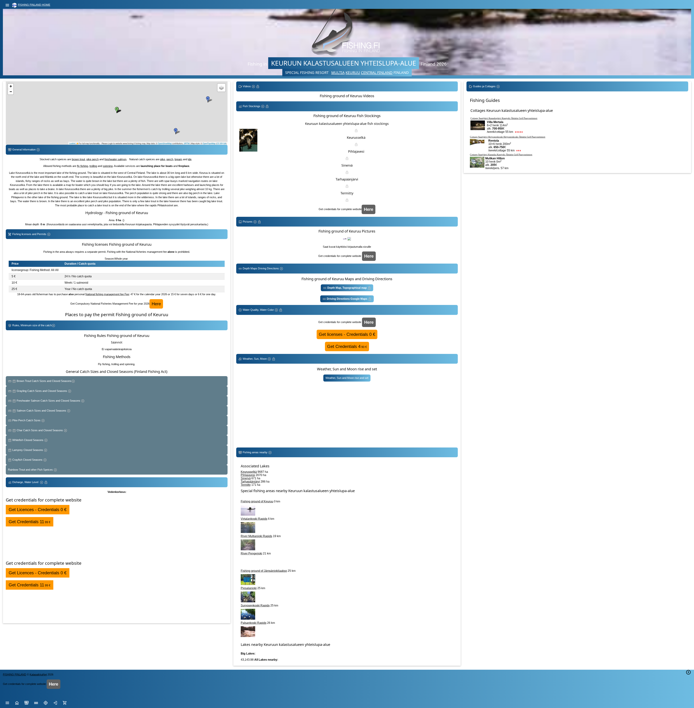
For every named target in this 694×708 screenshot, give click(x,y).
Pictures (247, 221)
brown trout (78, 159)
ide (189, 159)
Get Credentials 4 (347, 346)
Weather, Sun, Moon (254, 358)
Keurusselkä (249, 471)
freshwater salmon (115, 159)
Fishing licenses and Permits (29, 234)
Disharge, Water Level (26, 482)
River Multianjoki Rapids (256, 536)
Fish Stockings (251, 106)
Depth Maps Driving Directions (261, 268)
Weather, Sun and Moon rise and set (346, 377)
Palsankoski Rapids (253, 622)
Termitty (246, 484)
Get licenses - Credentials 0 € (347, 334)
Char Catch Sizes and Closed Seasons (40, 430)
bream (178, 159)
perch (169, 159)
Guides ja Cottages (484, 86)
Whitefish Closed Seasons (28, 440)
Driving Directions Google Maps (347, 298)
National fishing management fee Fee (107, 294)
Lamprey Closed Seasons (28, 449)
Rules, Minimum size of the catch (32, 325)
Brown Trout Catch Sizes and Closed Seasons (43, 380)
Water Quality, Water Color (258, 309)
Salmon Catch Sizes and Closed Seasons (41, 410)
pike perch (92, 159)
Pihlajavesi (248, 475)
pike (162, 159)
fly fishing (82, 165)
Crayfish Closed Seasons (27, 459)
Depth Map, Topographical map (347, 287)
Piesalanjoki (249, 588)
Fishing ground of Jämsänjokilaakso (264, 570)
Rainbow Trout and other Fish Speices (30, 469)
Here (156, 303)
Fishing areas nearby (255, 452)
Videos (247, 86)
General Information (24, 149)
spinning (108, 165)
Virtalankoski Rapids (254, 518)
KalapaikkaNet (38, 674)
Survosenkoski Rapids (255, 605)
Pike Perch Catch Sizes (26, 420)
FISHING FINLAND (14, 674)
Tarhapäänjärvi (250, 481)
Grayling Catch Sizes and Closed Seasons (42, 390)
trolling (93, 165)
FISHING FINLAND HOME (34, 4)
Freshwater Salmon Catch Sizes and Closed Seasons (48, 400)
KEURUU (353, 72)
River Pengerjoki (251, 553)
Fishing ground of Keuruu (257, 501)
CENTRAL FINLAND (377, 72)
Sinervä (246, 478)
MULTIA (338, 72)
